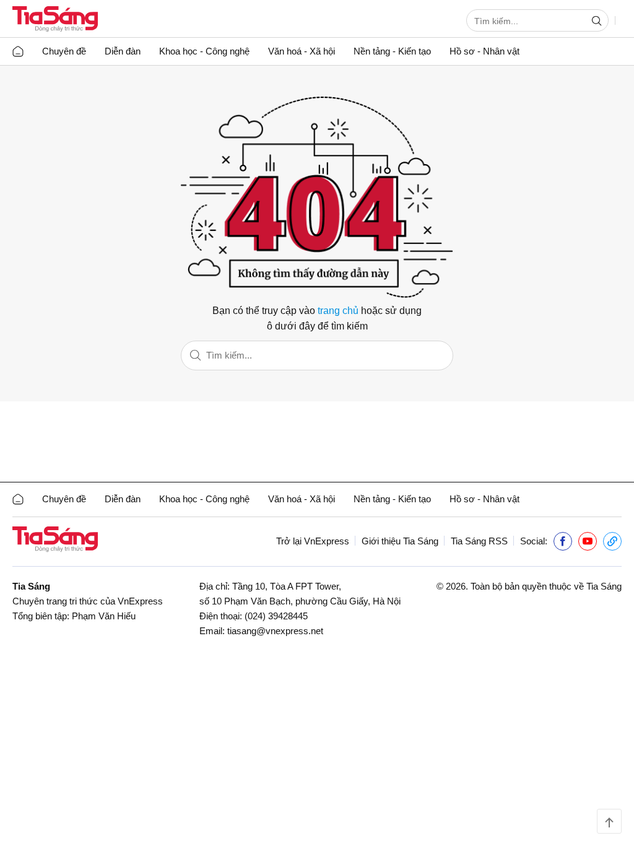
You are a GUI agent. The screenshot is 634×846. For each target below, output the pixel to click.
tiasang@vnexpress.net (275, 631)
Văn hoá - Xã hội (301, 51)
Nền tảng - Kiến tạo (392, 51)
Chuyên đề (64, 51)
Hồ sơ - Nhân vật (484, 51)
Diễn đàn (123, 51)
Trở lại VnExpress (312, 541)
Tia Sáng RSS (479, 541)
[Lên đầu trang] (609, 821)
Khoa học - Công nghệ (204, 51)
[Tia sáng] (55, 20)
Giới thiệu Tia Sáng (400, 541)
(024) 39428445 (276, 616)
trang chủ (338, 310)
